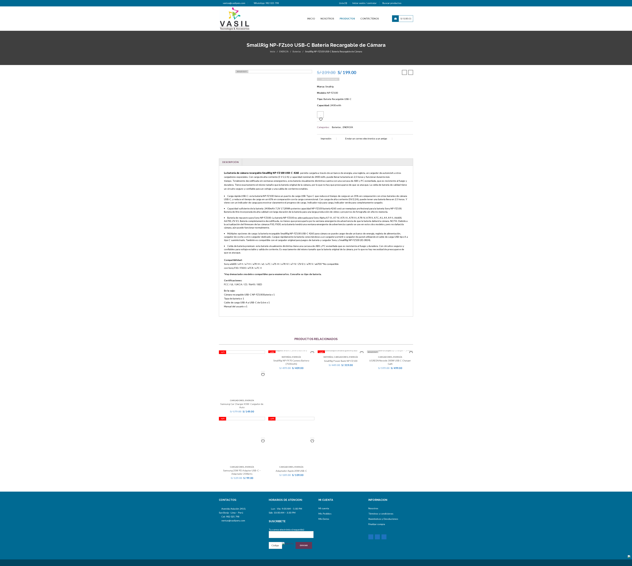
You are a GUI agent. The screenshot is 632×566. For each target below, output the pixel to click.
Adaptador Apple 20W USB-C (291, 470)
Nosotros (373, 508)
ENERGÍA (284, 51)
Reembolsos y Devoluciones (383, 518)
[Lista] (320, 114)
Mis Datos (323, 518)
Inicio (272, 51)
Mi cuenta (323, 508)
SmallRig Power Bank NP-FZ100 (340, 360)
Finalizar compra (376, 524)
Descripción (230, 162)
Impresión (326, 138)
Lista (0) (343, 3)
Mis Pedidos (324, 513)
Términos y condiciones (381, 513)
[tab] (230, 162)
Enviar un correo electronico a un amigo (366, 138)
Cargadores (237, 400)
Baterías (297, 51)
